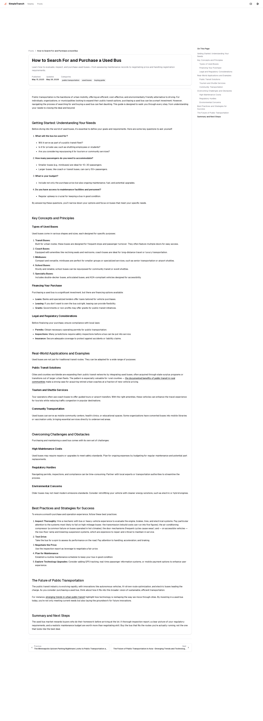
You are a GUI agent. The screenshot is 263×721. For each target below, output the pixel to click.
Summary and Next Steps (209, 116)
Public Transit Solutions (209, 79)
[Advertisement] (83, 27)
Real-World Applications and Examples (214, 75)
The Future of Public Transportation (213, 113)
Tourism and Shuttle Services (212, 83)
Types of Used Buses (209, 64)
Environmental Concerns (210, 102)
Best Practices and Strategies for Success (212, 107)
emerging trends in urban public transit (65, 597)
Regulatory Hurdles (207, 98)
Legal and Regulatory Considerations (215, 71)
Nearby (31, 4)
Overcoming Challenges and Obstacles (214, 91)
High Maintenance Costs (210, 94)
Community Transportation (211, 87)
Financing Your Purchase (210, 68)
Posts (40, 4)
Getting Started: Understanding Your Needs (213, 55)
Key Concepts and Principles (210, 60)
